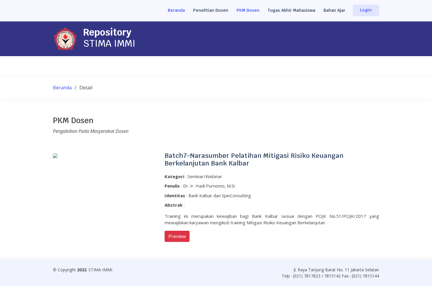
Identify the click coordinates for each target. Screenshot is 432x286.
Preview (177, 236)
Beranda (176, 10)
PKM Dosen (248, 10)
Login (366, 10)
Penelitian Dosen (210, 10)
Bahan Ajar (334, 10)
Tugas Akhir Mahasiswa (291, 10)
